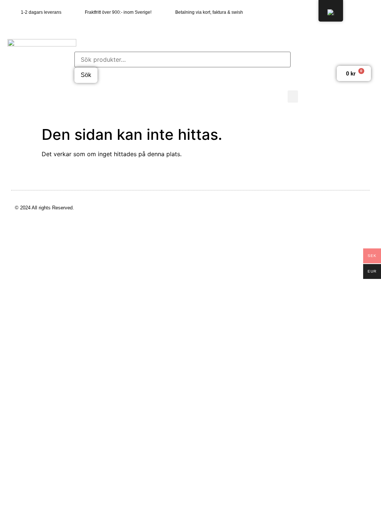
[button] (293, 96)
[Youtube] (366, 12)
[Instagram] (352, 12)
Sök (86, 75)
